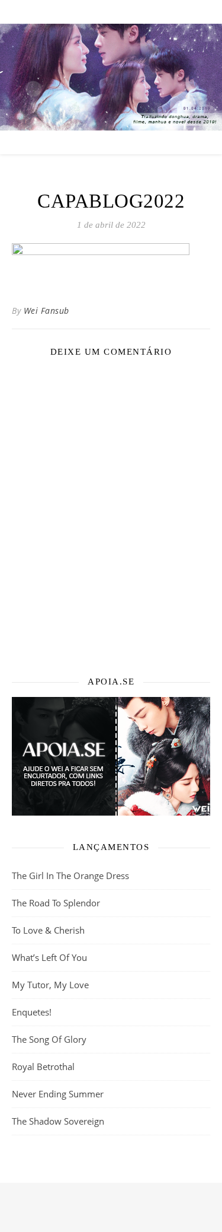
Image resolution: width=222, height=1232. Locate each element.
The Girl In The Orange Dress (70, 875)
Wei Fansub (46, 310)
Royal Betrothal (43, 1066)
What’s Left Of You (49, 957)
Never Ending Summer (58, 1094)
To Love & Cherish (48, 930)
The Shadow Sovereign (58, 1121)
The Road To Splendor (56, 903)
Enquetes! (32, 1012)
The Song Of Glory (49, 1039)
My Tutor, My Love (50, 985)
